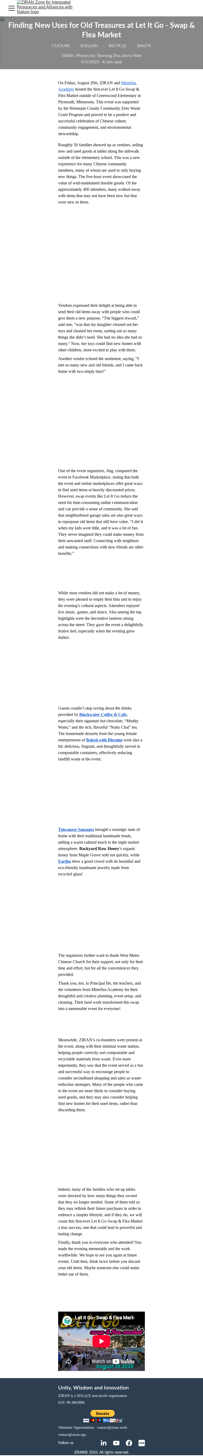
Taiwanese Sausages (76, 829)
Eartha (64, 861)
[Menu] (11, 8)
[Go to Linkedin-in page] (103, 1443)
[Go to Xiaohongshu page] (142, 1443)
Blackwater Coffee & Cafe (103, 714)
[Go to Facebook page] (129, 1443)
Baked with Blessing (104, 740)
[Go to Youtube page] (116, 1443)
